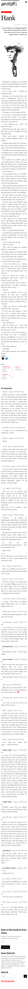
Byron (17, 367)
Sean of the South (5, 12)
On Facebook (7, 981)
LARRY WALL (7, 802)
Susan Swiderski (8, 659)
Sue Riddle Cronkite (9, 868)
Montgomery (7, 367)
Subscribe (5, 947)
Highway (5, 374)
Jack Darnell (7, 850)
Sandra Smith (7, 750)
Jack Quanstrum (8, 646)
